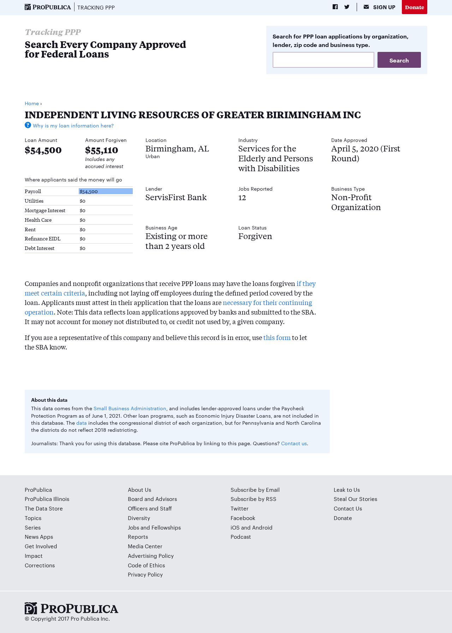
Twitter (240, 508)
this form (277, 337)
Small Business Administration (130, 408)
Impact (34, 555)
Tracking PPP (96, 7)
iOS (235, 527)
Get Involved (41, 546)
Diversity (139, 517)
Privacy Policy (145, 574)
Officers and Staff (150, 508)
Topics (33, 517)
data (81, 422)
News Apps (39, 536)
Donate (414, 7)
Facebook (243, 517)
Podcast (241, 536)
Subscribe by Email (255, 489)
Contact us (294, 443)
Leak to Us (347, 489)
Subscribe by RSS (253, 498)
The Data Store (44, 508)
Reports (138, 536)
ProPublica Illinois (47, 498)
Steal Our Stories (355, 498)
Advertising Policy (151, 555)
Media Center (145, 546)
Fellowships (166, 527)
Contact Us (348, 508)
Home (32, 103)
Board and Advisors (152, 498)
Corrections (40, 565)
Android (262, 527)
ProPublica (38, 489)
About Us (139, 489)
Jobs (133, 527)
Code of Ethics (146, 565)
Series (33, 527)
